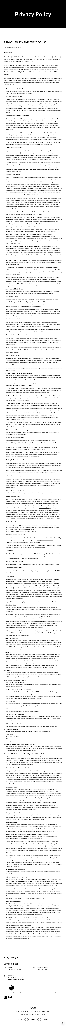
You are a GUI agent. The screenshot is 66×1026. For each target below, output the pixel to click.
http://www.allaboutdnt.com (29, 558)
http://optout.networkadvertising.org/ (28, 542)
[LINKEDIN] (28, 1019)
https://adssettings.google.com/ (43, 527)
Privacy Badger (32, 518)
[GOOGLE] (41, 1019)
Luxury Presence (44, 1011)
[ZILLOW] (46, 1019)
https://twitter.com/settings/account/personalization (21, 531)
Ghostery (47, 518)
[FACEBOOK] (20, 1019)
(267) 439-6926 (42, 969)
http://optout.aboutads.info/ (45, 540)
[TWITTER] (37, 1019)
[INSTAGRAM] (24, 1019)
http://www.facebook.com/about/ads (16, 529)
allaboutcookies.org (44, 508)
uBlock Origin (56, 518)
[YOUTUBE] (33, 1019)
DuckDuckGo (40, 518)
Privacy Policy (40, 1014)
